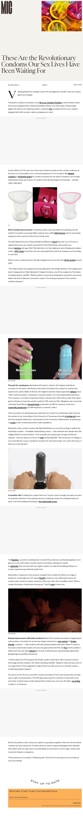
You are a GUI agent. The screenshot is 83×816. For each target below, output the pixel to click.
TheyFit (42, 578)
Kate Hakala (14, 85)
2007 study (19, 251)
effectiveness (59, 233)
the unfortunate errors (48, 501)
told (41, 438)
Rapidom (15, 560)
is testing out (70, 416)
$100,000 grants (25, 177)
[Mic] (6, 7)
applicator (14, 566)
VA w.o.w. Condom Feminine (50, 103)
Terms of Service (69, 805)
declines (17, 248)
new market (62, 641)
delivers (73, 392)
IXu (50, 109)
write (52, 584)
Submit (77, 803)
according (76, 681)
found (54, 242)
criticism (32, 651)
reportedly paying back (17, 407)
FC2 (65, 648)
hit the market (70, 260)
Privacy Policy (78, 805)
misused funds (33, 404)
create (12, 422)
